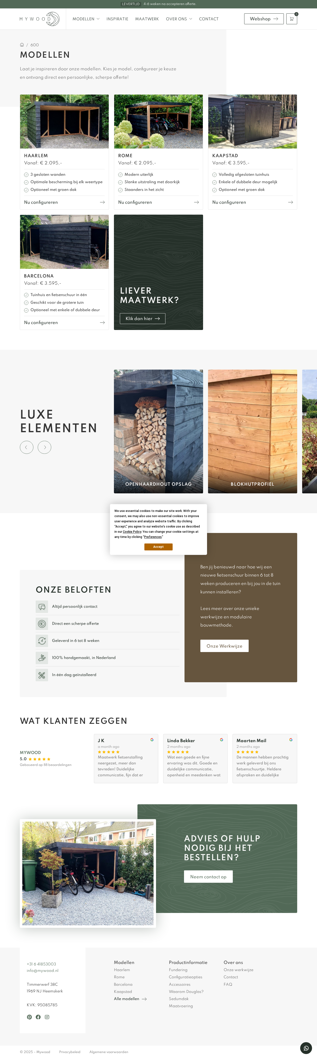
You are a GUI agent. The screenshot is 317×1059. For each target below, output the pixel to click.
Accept (158, 547)
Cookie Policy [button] (132, 531)
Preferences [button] (153, 537)
